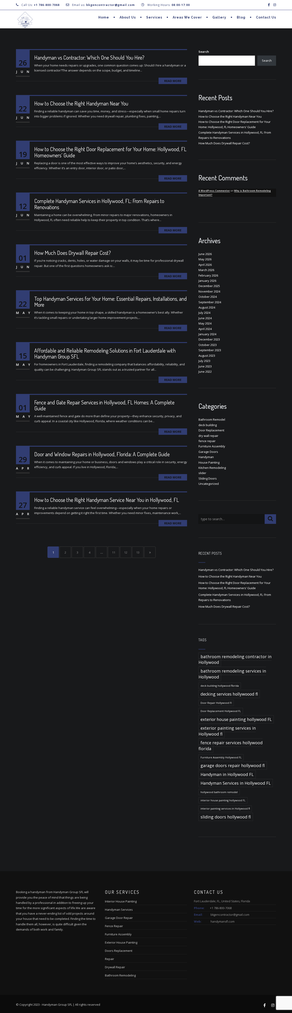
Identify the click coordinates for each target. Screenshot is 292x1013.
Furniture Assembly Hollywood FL (221, 757)
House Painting (208, 462)
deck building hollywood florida (220, 685)
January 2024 (207, 334)
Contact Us (266, 17)
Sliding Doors (207, 478)
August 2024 (206, 307)
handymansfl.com (223, 921)
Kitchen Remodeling (212, 468)
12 (125, 552)
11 (113, 552)
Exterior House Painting (121, 942)
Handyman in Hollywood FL (227, 774)
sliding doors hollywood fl (226, 817)
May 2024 (204, 323)
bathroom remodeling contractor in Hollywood (234, 659)
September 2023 (209, 350)
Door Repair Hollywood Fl (216, 702)
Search (203, 52)
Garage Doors (208, 452)
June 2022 (205, 371)
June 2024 (205, 318)
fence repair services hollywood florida (230, 745)
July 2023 (204, 361)
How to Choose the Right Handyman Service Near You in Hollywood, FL (106, 499)
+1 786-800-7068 (47, 5)
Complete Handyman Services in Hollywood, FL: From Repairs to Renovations (99, 203)
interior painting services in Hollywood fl (225, 808)
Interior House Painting (121, 901)
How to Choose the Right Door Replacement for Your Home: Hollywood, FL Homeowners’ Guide (110, 151)
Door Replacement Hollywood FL (221, 711)
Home (103, 17)
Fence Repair (114, 926)
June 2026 (205, 254)
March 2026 (206, 270)
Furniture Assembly (211, 446)
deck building (207, 425)
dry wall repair (208, 436)
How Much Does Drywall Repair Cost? (72, 252)
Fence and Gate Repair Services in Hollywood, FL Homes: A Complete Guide (104, 405)
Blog (241, 17)
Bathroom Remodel (211, 419)
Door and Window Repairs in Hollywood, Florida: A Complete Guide (102, 454)
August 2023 (206, 355)
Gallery (219, 17)
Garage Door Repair (119, 918)
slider (202, 473)
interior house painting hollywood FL (223, 800)
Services (154, 17)
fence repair (207, 441)
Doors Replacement (118, 951)
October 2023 (207, 345)
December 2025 (209, 286)
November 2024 (209, 291)
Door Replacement (211, 430)
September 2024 (209, 302)
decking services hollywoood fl (229, 694)
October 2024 (207, 297)
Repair (109, 959)
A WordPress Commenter (214, 190)
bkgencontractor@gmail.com (230, 915)
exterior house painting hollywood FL (236, 719)
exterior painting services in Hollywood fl (227, 730)
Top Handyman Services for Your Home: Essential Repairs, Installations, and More (110, 301)
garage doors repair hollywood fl (233, 765)
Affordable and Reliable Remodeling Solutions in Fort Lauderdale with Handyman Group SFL (105, 353)
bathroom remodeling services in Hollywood (232, 673)
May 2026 (204, 259)
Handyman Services (119, 909)
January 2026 (207, 281)
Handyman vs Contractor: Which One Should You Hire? (89, 57)
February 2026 (208, 275)
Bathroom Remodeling (120, 975)
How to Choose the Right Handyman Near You (81, 103)
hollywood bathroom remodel (219, 792)
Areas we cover (187, 17)
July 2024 (204, 313)
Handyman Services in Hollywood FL (236, 783)
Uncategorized (208, 484)
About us (128, 17)
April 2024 (205, 329)
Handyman (206, 457)
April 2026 (205, 265)
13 (137, 552)
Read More (172, 81)
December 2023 (209, 339)
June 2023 (205, 366)
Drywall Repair (115, 967)
